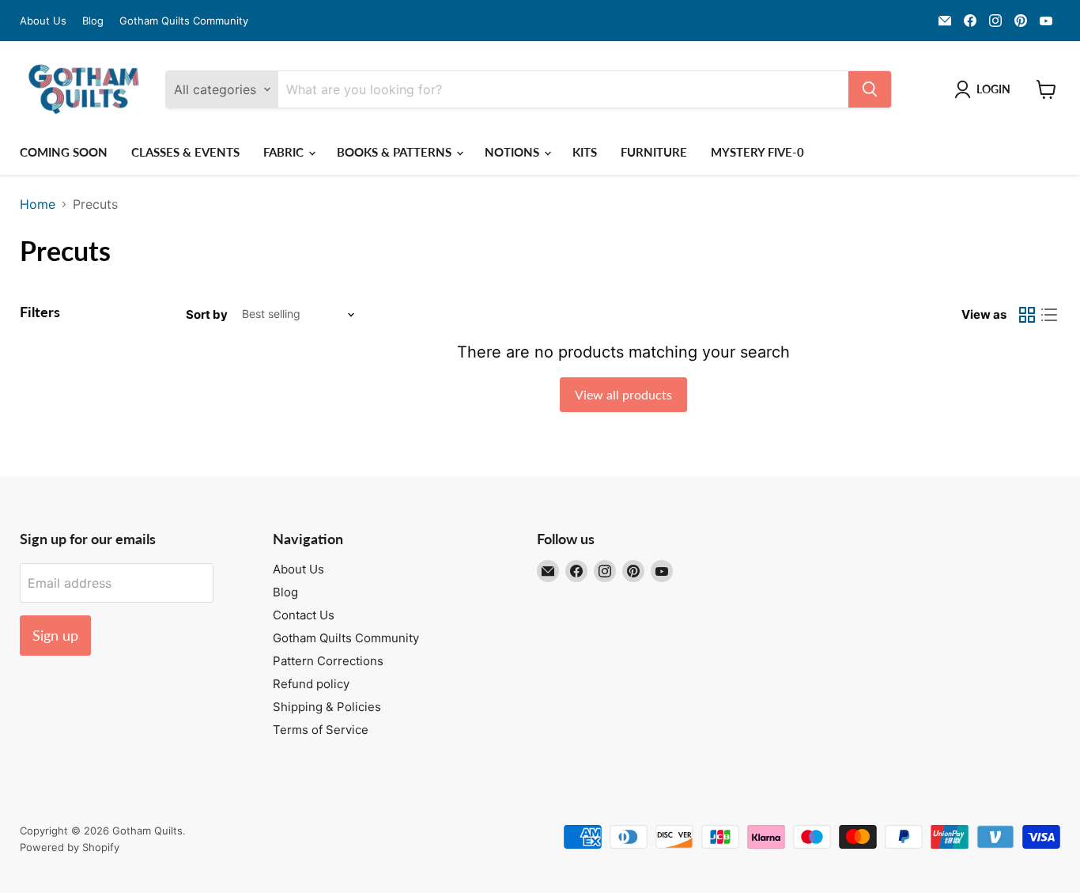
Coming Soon (64, 152)
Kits (584, 152)
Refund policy (311, 683)
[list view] (1049, 315)
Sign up (55, 635)
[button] (985, 89)
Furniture (654, 152)
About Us (43, 21)
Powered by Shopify (69, 847)
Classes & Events (185, 152)
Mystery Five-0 (757, 152)
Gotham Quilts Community (183, 21)
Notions (513, 152)
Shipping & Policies (327, 706)
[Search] (869, 89)
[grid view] (1027, 315)
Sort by (207, 314)
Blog (93, 21)
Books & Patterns (396, 152)
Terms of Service (320, 729)
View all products (623, 394)
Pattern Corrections (328, 660)
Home (37, 204)
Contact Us (303, 614)
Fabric (285, 152)
